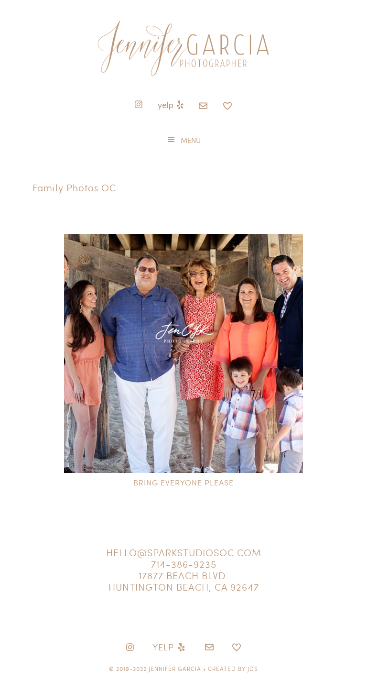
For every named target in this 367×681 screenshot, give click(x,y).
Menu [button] (191, 140)
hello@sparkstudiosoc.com (183, 552)
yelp (166, 104)
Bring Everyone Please (183, 482)
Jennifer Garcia (175, 668)
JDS (253, 668)
